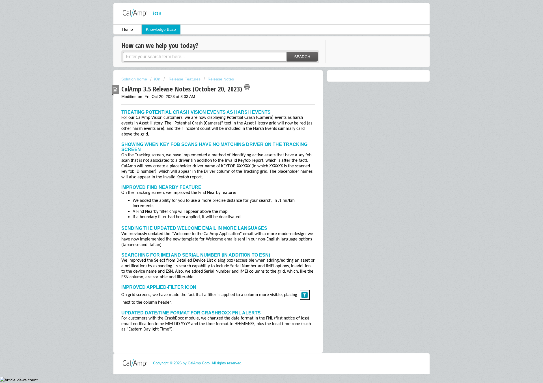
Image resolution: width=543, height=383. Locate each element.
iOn (157, 79)
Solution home (134, 79)
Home (127, 29)
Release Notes (221, 79)
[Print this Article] (247, 87)
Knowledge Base (161, 29)
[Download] (261, 118)
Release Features (184, 79)
